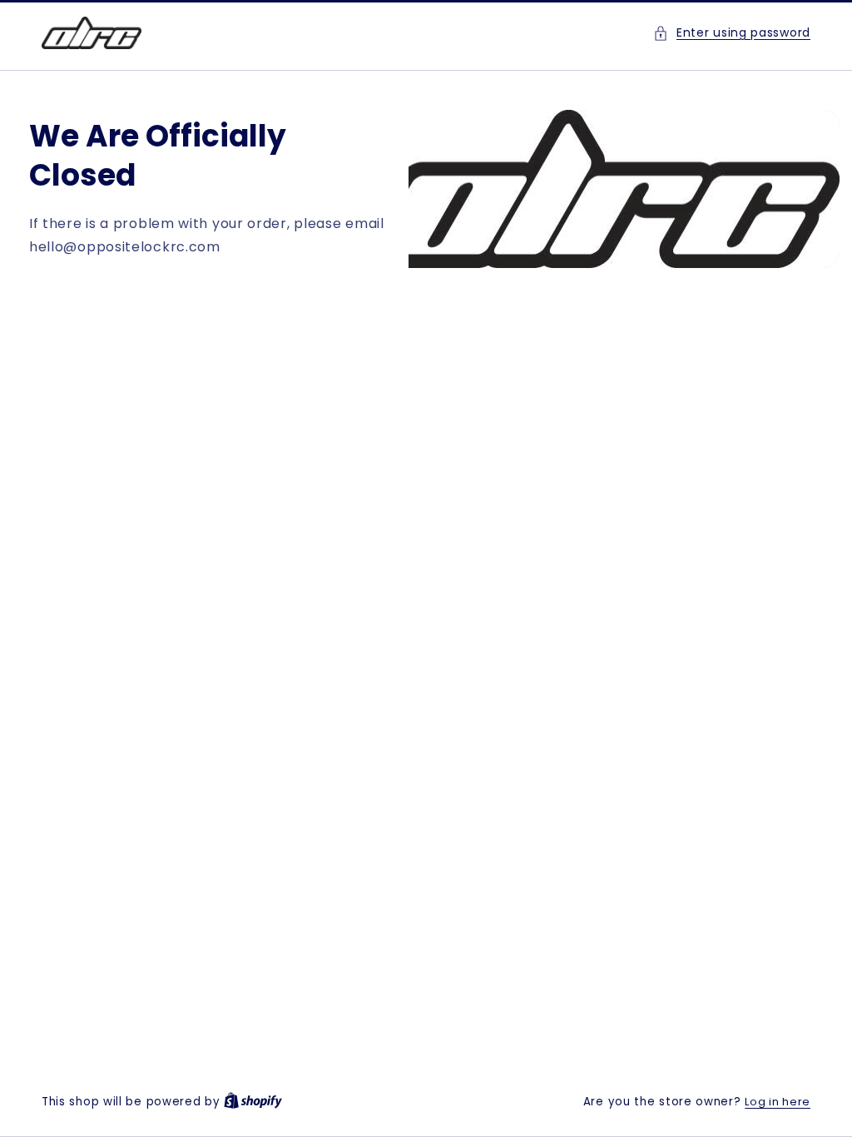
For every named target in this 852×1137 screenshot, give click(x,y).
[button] (731, 32)
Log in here (777, 1102)
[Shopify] (253, 1102)
